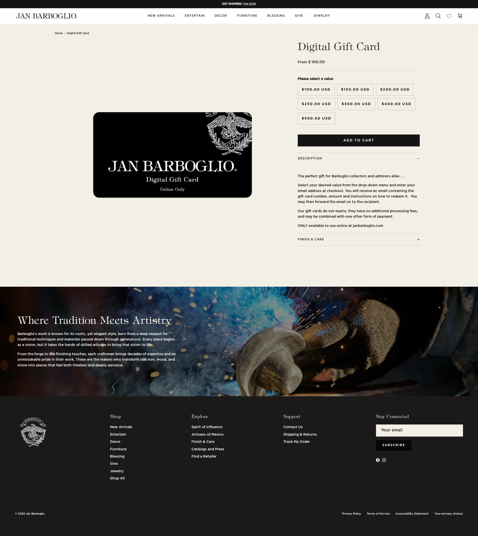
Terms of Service (378, 514)
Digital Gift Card (78, 33)
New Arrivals (161, 15)
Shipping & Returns (300, 434)
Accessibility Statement (412, 514)
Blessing (276, 15)
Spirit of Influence (206, 427)
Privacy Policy (351, 514)
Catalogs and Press (207, 449)
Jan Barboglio (35, 514)
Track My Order (296, 441)
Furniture (247, 15)
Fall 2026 (249, 4)
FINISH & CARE (311, 239)
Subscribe (393, 445)
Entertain (195, 15)
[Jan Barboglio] (46, 16)
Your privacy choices (448, 514)
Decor (221, 15)
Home (59, 33)
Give (299, 15)
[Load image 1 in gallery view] (172, 155)
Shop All (117, 478)
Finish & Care (202, 441)
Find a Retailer (204, 456)
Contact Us (293, 427)
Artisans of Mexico (207, 434)
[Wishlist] (449, 16)
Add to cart (358, 140)
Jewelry (321, 15)
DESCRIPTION (310, 158)
